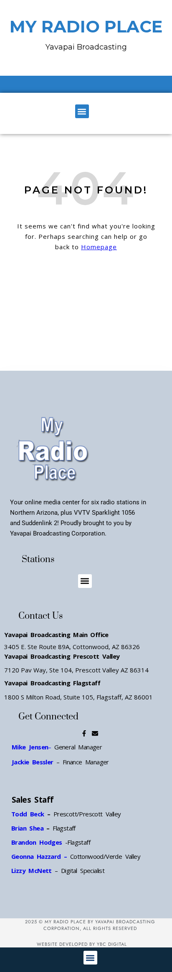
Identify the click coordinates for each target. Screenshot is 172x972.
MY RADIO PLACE (86, 26)
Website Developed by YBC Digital (82, 944)
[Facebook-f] (84, 733)
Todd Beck (27, 814)
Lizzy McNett (31, 870)
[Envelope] (95, 733)
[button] (82, 111)
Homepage (99, 247)
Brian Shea (27, 828)
